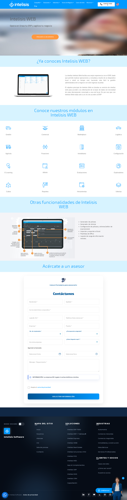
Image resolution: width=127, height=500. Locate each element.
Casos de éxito (80, 2)
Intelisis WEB (72, 443)
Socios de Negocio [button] (67, 2)
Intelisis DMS (72, 474)
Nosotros (40, 434)
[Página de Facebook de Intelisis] (89, 495)
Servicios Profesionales (107, 452)
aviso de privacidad (44, 387)
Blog (35, 6)
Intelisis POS (72, 456)
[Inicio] (19, 4)
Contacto (40, 452)
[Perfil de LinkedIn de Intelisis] (83, 495)
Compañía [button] (37, 2)
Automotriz (102, 429)
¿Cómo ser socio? (104, 468)
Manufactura (103, 447)
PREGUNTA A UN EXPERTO (45, 37)
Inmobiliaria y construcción (108, 443)
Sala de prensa (42, 447)
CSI (38, 443)
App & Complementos (76, 465)
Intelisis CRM (72, 478)
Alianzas (40, 438)
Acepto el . (41, 387)
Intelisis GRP (72, 470)
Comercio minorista (105, 434)
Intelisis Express (73, 438)
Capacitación (72, 483)
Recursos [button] (89, 2)
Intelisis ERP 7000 (74, 429)
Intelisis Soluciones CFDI (76, 452)
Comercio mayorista (106, 438)
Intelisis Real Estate (74, 447)
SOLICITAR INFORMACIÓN (63, 396)
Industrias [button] (56, 2)
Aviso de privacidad (30, 495)
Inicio (38, 429)
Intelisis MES (72, 461)
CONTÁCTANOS (107, 4)
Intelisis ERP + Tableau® (76, 434)
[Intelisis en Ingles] (117, 4)
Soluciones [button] (46, 2)
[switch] (21, 424)
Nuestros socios (104, 473)
